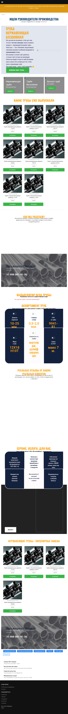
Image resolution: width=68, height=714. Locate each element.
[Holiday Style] (34, 85)
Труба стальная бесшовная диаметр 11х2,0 (34, 196)
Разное (3, 689)
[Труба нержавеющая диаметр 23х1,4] (55, 114)
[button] (17, 70)
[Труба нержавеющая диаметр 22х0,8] (12, 148)
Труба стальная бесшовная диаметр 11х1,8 (12, 196)
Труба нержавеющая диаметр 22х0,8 (12, 162)
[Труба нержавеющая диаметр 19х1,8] (33, 148)
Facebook (4, 694)
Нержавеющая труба (12, 125)
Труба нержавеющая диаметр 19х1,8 (33, 162)
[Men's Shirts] (13, 85)
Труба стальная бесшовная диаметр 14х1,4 (34, 127)
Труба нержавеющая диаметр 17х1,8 (12, 127)
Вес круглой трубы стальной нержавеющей (27, 299)
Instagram (4, 699)
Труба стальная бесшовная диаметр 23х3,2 (55, 162)
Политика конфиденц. (8, 687)
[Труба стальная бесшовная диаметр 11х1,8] (12, 183)
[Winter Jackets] (54, 85)
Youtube (3, 703)
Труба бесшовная (34, 125)
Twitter (3, 696)
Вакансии (43, 21)
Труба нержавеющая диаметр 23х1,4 (55, 127)
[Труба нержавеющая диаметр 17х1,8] (12, 114)
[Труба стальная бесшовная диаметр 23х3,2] (55, 148)
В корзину (13, 135)
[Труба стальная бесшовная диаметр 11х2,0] (33, 183)
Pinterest (4, 701)
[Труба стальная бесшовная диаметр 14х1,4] (33, 114)
